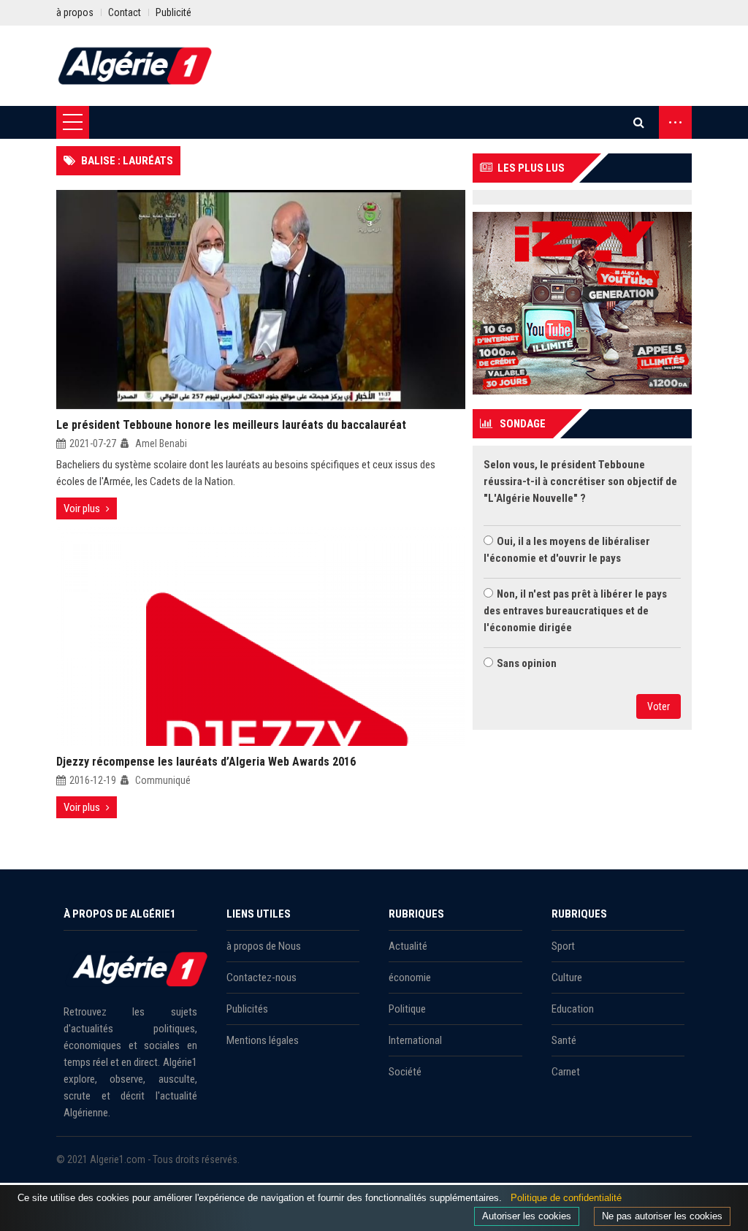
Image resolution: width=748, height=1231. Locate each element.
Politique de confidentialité (566, 1197)
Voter (658, 706)
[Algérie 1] (135, 65)
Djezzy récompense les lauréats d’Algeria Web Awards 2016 (206, 762)
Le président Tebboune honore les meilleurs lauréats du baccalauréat (231, 425)
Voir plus (82, 508)
